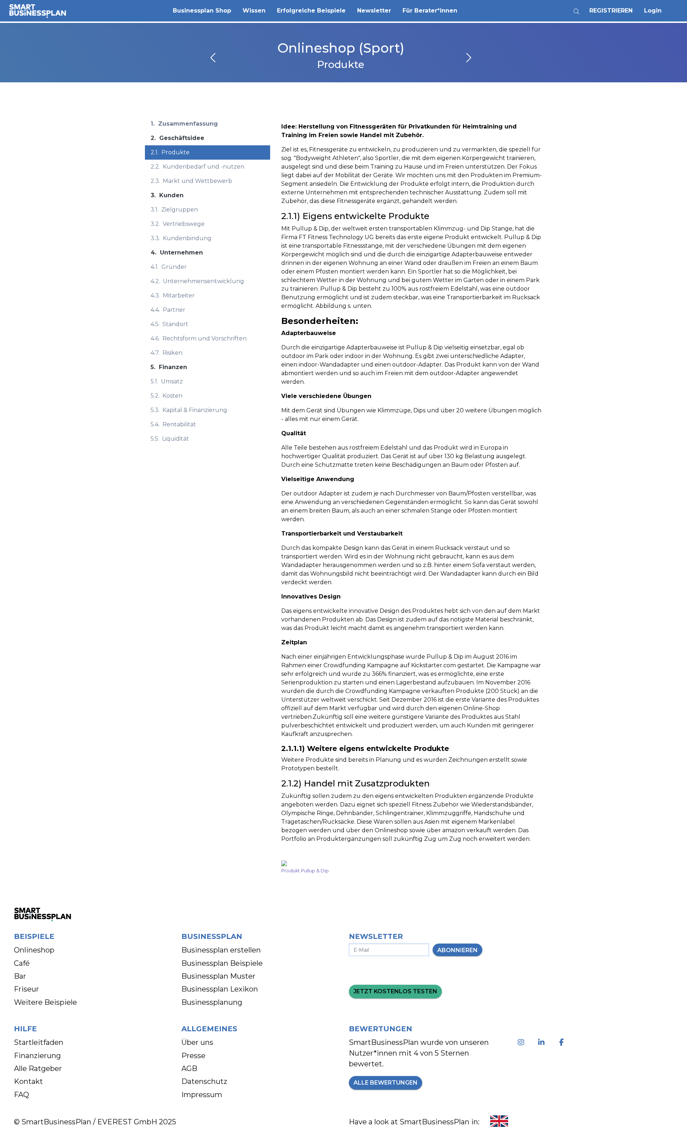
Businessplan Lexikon (219, 989)
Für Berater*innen (430, 10)
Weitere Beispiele (45, 1002)
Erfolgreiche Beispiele (311, 10)
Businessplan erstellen (221, 950)
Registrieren (611, 10)
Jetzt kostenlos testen (395, 991)
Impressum (201, 1094)
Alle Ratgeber (38, 1068)
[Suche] (576, 9)
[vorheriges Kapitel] (213, 58)
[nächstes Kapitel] (468, 58)
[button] (202, 11)
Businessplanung (211, 1002)
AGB (189, 1068)
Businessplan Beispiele (222, 963)
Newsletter (374, 10)
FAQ (21, 1094)
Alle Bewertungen (386, 1082)
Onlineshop (34, 950)
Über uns (197, 1042)
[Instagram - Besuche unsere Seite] (522, 1042)
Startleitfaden (38, 1042)
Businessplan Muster (218, 976)
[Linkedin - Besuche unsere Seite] (543, 1042)
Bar (20, 976)
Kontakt (28, 1081)
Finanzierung (37, 1055)
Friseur (26, 989)
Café (22, 963)
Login (653, 10)
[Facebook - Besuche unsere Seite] (563, 1042)
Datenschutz (204, 1081)
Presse (193, 1055)
